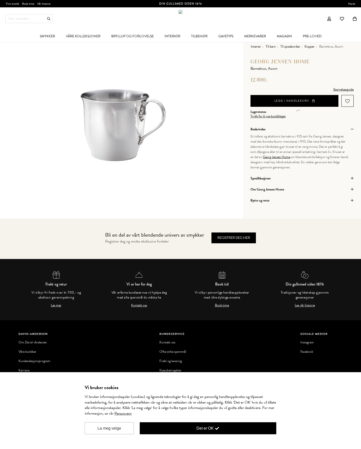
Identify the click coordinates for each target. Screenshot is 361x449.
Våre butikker (27, 351)
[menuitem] (47, 36)
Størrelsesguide (343, 89)
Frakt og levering (170, 361)
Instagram (307, 342)
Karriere (23, 370)
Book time (222, 305)
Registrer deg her (233, 237)
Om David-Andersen (32, 342)
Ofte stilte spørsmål (172, 351)
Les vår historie (305, 305)
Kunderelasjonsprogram (34, 361)
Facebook (306, 351)
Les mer (56, 305)
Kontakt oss (139, 305)
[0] (354, 19)
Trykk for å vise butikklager (268, 116)
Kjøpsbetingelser (170, 370)
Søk (49, 18)
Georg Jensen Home (280, 61)
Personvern (123, 413)
